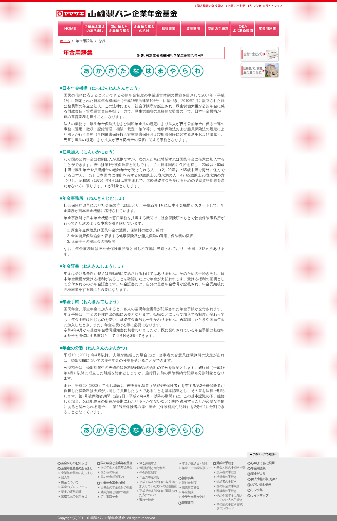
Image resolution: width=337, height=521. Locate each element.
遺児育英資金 (190, 487)
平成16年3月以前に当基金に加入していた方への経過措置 (158, 484)
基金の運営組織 (71, 491)
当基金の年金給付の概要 (116, 487)
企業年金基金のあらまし (77, 468)
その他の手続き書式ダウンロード (229, 506)
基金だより (258, 473)
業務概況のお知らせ (74, 496)
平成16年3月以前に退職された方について (158, 493)
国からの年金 (109, 472)
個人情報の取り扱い (264, 479)
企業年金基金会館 (193, 497)
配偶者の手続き (226, 491)
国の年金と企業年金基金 (116, 463)
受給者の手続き (226, 481)
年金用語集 (258, 468)
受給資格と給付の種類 (114, 492)
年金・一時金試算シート (197, 470)
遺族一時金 (146, 500)
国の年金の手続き (228, 486)
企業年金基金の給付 (113, 483)
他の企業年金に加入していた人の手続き (229, 498)
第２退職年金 (147, 463)
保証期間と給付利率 (152, 468)
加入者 (65, 477)
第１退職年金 (109, 497)
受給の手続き (225, 463)
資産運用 (187, 503)
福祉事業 (187, 478)
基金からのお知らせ (74, 463)
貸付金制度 (189, 483)
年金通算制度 (147, 472)
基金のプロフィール (74, 487)
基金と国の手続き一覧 (230, 467)
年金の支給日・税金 (195, 463)
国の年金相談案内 (112, 477)
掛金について (69, 482)
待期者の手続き (226, 477)
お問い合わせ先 (261, 484)
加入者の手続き (226, 472)
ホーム (65, 41)
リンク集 (256, 490)
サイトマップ (259, 495)
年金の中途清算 (149, 477)
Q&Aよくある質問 (262, 463)
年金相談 (187, 492)
